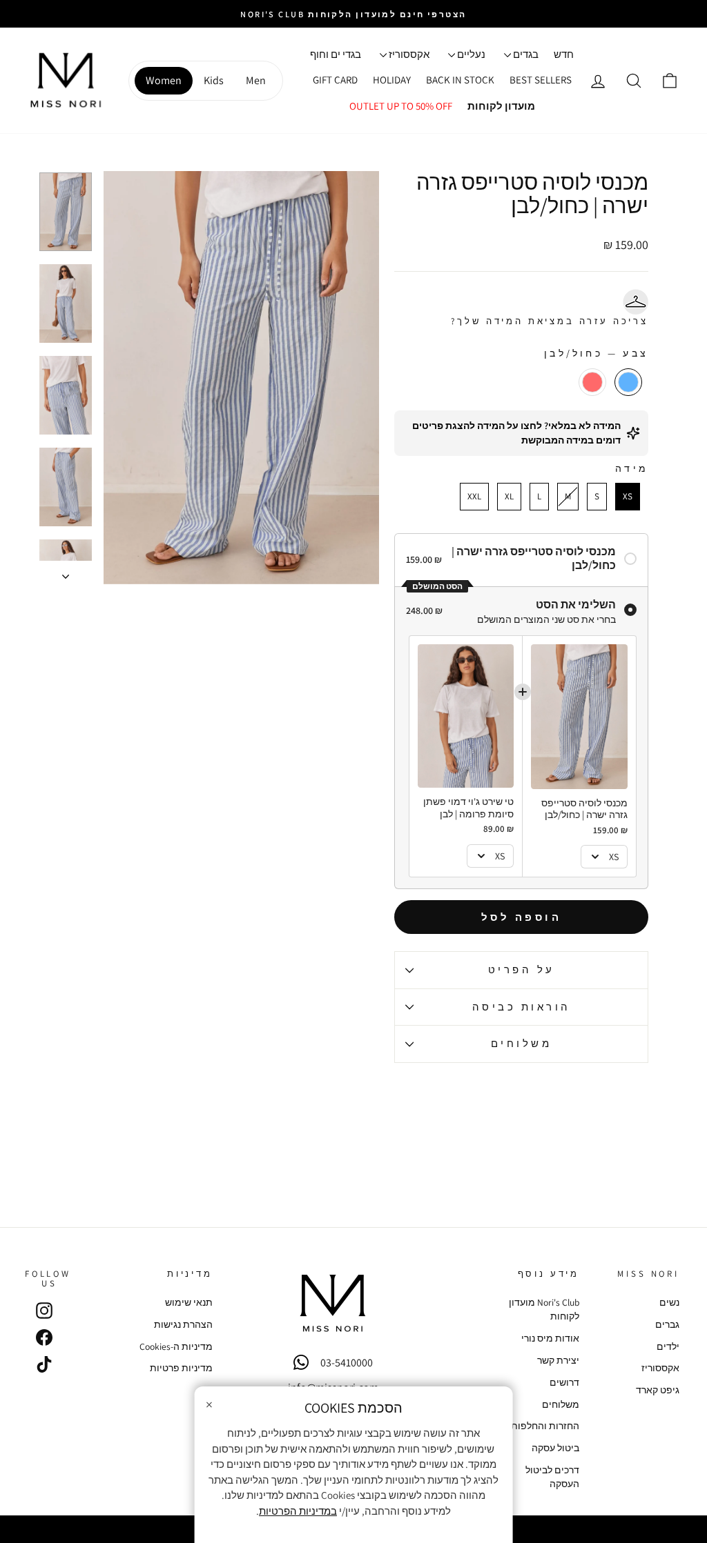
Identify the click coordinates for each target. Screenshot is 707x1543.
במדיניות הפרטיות (298, 1510)
